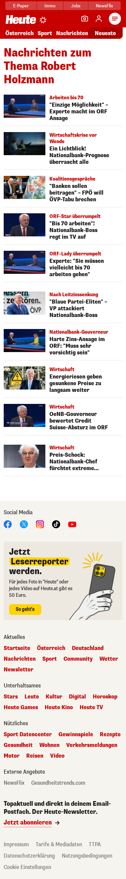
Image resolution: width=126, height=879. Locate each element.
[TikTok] (56, 523)
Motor (11, 756)
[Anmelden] (99, 19)
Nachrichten (20, 659)
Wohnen (49, 745)
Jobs (75, 6)
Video (57, 756)
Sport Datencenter (28, 734)
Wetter (108, 659)
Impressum (16, 844)
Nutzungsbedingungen (87, 855)
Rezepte (110, 734)
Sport (45, 33)
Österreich (19, 33)
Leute (32, 696)
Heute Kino (59, 707)
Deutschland (87, 648)
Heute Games (21, 707)
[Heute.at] (20, 19)
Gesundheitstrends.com (58, 783)
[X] (24, 523)
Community (78, 659)
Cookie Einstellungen (27, 867)
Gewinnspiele (75, 734)
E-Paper (21, 6)
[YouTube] (72, 523)
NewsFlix (104, 6)
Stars (11, 696)
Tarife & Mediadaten (59, 844)
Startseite (17, 648)
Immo (49, 6)
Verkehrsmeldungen (91, 745)
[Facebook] (8, 523)
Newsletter (18, 669)
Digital (77, 696)
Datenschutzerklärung (29, 855)
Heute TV (91, 707)
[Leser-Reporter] (85, 19)
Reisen (34, 756)
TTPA (95, 844)
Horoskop (105, 696)
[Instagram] (40, 523)
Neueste (105, 33)
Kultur (54, 696)
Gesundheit (18, 745)
